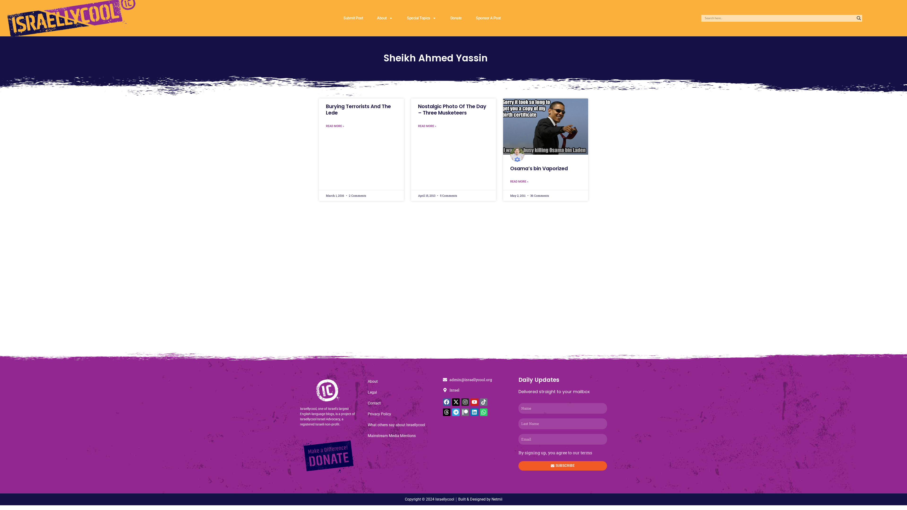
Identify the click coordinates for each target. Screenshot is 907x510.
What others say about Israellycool (396, 425)
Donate (456, 18)
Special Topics (418, 18)
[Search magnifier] (859, 18)
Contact (374, 403)
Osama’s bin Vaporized (539, 168)
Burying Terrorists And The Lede (358, 109)
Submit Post (353, 18)
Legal (372, 392)
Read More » (335, 126)
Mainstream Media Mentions (392, 436)
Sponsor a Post (488, 18)
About (382, 18)
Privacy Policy (379, 414)
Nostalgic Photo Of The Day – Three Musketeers (452, 109)
